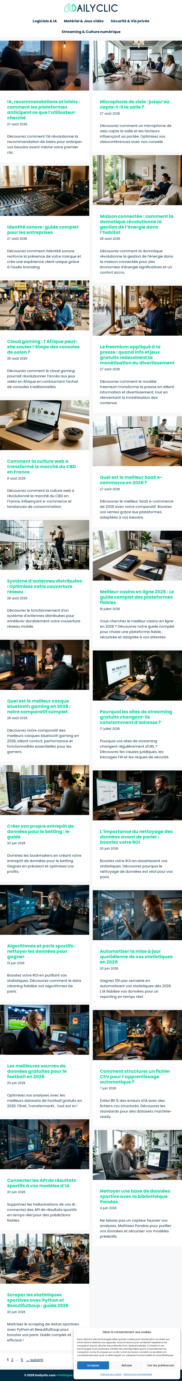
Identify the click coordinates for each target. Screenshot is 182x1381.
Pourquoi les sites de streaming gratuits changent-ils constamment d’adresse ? (136, 717)
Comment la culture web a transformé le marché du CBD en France (41, 466)
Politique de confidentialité (137, 1374)
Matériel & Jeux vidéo (84, 21)
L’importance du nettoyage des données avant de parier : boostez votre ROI (136, 836)
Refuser (127, 1365)
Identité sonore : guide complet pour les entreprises (43, 229)
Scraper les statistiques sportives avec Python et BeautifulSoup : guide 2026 (38, 1300)
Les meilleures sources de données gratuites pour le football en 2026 (37, 1071)
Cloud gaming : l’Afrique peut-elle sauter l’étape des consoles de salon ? (43, 346)
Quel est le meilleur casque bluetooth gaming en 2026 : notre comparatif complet (38, 706)
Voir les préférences (160, 1365)
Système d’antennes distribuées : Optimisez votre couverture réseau (44, 586)
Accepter (93, 1365)
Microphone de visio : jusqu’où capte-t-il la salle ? (134, 104)
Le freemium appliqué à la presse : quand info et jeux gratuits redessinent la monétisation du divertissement (137, 355)
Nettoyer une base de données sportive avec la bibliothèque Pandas (135, 1196)
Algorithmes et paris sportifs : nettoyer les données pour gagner (41, 951)
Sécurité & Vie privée (130, 21)
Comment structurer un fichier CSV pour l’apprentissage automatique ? (135, 1076)
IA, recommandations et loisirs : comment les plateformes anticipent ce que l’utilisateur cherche (43, 110)
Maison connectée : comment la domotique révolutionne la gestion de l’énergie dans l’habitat (136, 224)
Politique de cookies (111, 1374)
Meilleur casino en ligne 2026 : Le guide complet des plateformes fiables (137, 597)
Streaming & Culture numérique (91, 31)
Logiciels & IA (45, 21)
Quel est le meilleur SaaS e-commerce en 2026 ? (131, 480)
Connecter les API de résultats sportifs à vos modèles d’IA (41, 1183)
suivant (34, 1359)
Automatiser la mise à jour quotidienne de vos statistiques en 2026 (136, 956)
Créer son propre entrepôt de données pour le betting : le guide (40, 831)
